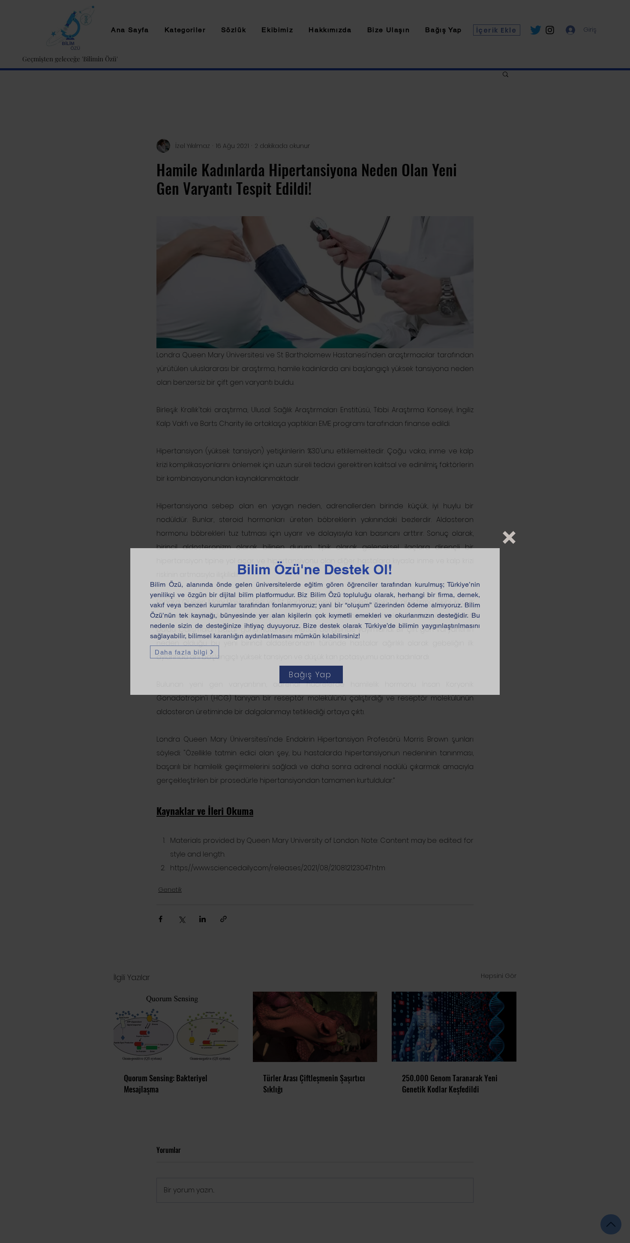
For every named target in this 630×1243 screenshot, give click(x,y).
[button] (509, 537)
